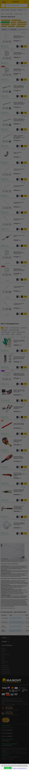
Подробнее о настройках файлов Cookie (19, 768)
